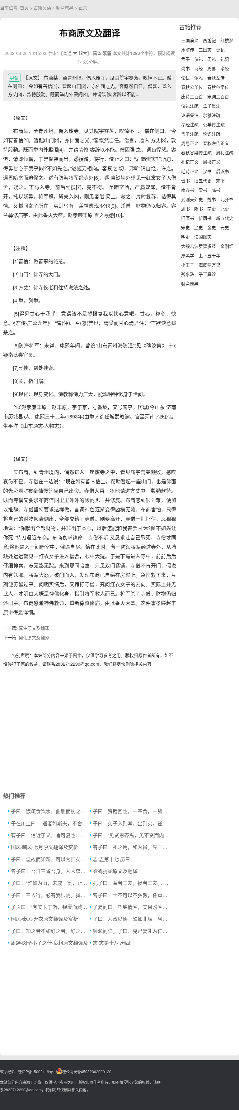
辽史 (198, 227)
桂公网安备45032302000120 (86, 1071)
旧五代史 (203, 180)
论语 (185, 78)
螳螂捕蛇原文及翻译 (115, 871)
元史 (224, 227)
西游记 (209, 40)
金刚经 (226, 246)
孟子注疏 (190, 134)
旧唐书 (187, 218)
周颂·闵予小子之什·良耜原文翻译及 (49, 942)
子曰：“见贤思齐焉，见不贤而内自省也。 (132, 835)
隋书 (198, 208)
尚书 (185, 68)
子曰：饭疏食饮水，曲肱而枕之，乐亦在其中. (50, 811)
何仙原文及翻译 (34, 637)
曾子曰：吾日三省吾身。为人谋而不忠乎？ (50, 871)
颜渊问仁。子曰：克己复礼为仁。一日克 (132, 930)
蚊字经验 (7, 1071)
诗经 (198, 68)
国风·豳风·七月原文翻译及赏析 (44, 847)
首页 (24, 7)
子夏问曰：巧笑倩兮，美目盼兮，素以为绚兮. (132, 906)
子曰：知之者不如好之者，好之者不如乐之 (50, 930)
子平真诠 (207, 274)
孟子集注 (211, 106)
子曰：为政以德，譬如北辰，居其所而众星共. (132, 918)
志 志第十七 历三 (111, 859)
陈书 (216, 190)
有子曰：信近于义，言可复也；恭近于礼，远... (50, 835)
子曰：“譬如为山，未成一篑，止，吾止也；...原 (50, 882)
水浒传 (187, 49)
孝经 (224, 68)
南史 (211, 208)
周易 (211, 68)
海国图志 (203, 237)
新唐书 (205, 218)
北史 (224, 208)
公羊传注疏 (214, 124)
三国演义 (190, 40)
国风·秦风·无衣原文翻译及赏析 (44, 918)
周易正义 (190, 143)
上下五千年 (209, 255)
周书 (185, 208)
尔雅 (198, 78)
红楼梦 (226, 40)
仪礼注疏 (190, 106)
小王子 (187, 265)
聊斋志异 (64, 7)
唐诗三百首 (192, 96)
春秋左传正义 (216, 143)
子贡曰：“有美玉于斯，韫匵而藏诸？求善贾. (50, 906)
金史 (211, 227)
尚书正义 (211, 162)
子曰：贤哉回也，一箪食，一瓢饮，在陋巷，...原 (132, 811)
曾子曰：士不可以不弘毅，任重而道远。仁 (132, 895)
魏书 (211, 199)
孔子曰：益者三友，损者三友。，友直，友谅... (132, 882)
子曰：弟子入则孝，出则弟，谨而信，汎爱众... (132, 823)
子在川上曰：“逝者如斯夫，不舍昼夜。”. (50, 823)
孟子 (185, 59)
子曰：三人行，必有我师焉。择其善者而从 (50, 895)
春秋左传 (216, 78)
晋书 (185, 180)
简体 (97, 53)
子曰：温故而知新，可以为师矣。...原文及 (50, 859)
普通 (67, 53)
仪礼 (198, 59)
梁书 (203, 190)
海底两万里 (209, 265)
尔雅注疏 (211, 115)
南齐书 (187, 190)
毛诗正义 (190, 171)
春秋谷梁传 (218, 87)
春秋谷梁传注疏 (196, 152)
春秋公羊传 (192, 87)
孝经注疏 (190, 124)
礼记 (224, 59)
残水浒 (187, 274)
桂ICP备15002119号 (35, 1071)
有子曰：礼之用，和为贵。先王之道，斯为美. (132, 847)
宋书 (220, 180)
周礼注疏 (224, 152)
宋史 (185, 227)
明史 (185, 237)
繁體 (107, 53)
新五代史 (224, 218)
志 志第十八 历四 (111, 942)
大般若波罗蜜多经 (198, 246)
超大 (82, 53)
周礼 (211, 59)
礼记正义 (190, 162)
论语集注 (190, 115)
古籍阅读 (42, 7)
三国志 (205, 49)
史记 (220, 49)
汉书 (207, 171)
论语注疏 (211, 134)
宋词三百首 (218, 96)
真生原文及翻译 (34, 628)
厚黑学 (187, 255)
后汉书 (222, 171)
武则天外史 (192, 199)
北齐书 (226, 199)
